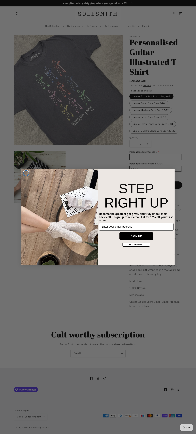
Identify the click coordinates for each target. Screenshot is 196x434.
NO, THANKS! (136, 244)
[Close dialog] (26, 173)
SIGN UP (136, 236)
